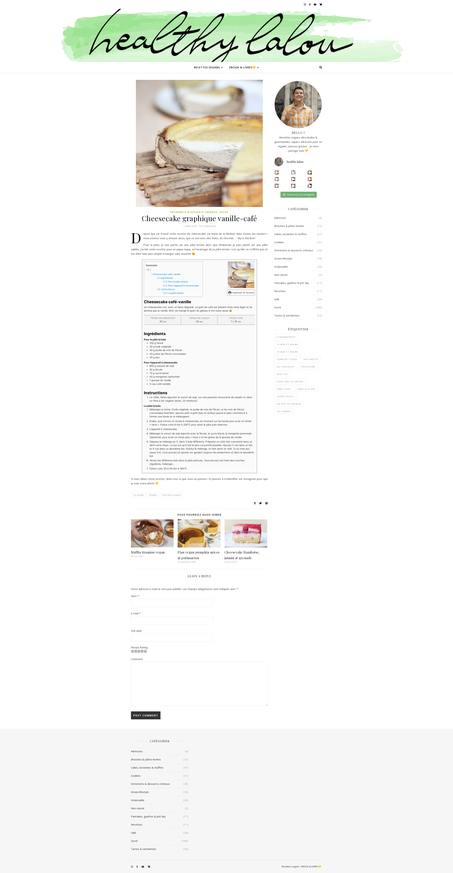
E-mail (136, 613)
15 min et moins (288, 344)
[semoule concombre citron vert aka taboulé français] (310, 172)
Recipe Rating (139, 647)
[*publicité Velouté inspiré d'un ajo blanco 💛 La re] (277, 179)
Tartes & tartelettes (286, 315)
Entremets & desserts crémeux (193, 212)
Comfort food (287, 359)
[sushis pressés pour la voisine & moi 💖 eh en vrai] (293, 186)
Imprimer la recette (242, 292)
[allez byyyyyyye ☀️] (293, 172)
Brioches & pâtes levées (289, 226)
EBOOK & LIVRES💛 (242, 67)
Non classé (281, 274)
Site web (136, 630)
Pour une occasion (171, 495)
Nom (135, 596)
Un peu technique (289, 404)
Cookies (279, 242)
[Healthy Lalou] (226, 35)
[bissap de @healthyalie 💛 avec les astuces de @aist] (293, 179)
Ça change (138, 495)
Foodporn (308, 366)
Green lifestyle (283, 258)
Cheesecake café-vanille (166, 274)
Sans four (284, 389)
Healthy (153, 495)
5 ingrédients (286, 337)
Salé (276, 299)
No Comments (207, 226)
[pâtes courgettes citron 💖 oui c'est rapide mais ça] (277, 172)
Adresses (280, 217)
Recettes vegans (207, 67)
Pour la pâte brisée (178, 281)
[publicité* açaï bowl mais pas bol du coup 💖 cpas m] (277, 186)
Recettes (280, 291)
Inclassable (281, 266)
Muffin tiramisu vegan (148, 552)
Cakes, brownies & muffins (290, 234)
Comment (137, 659)
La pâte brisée (176, 293)
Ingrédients (166, 278)
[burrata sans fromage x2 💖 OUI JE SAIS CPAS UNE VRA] (310, 186)
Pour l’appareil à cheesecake (183, 285)
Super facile (285, 396)
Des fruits (311, 359)
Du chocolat (286, 366)
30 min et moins (288, 351)
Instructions (167, 289)
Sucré (224, 212)
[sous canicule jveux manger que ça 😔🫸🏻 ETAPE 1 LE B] (310, 179)
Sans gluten (306, 389)
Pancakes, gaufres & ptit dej (291, 283)
